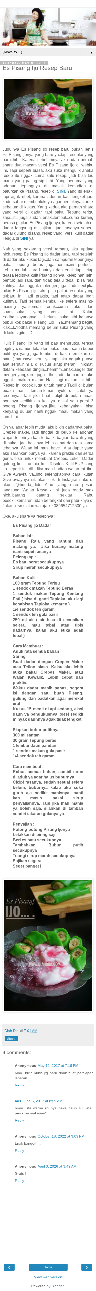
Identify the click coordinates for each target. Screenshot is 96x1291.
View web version (48, 1277)
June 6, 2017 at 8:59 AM (42, 1101)
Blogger (57, 1286)
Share (11, 1039)
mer (18, 1101)
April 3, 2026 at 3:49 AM (57, 1166)
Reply (19, 1085)
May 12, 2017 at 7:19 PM (58, 1065)
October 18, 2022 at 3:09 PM (61, 1136)
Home (48, 1267)
